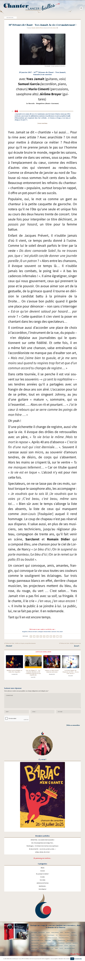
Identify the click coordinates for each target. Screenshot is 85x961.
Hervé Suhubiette (34, 943)
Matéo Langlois (34, 948)
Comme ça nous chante (64, 935)
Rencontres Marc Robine (70, 948)
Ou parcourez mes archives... (42, 858)
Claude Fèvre (75, 954)
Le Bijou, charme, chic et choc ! (42, 852)
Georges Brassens (61, 940)
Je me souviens (42, 123)
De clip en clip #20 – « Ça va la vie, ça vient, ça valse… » (42, 849)
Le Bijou (46, 945)
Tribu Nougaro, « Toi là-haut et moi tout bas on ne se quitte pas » (42, 846)
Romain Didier (47, 631)
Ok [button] (72, 958)
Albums (42, 867)
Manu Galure (72, 945)
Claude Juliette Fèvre (37, 28)
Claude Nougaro (50, 935)
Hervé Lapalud (70, 940)
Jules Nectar (75, 943)
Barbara (48, 932)
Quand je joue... (42, 886)
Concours (42, 871)
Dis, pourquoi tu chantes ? (42, 874)
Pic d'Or (61, 948)
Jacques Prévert (50, 943)
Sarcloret (54, 631)
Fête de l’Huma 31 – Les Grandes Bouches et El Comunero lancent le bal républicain (33, 673)
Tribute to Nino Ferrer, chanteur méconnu (52, 671)
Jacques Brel (42, 943)
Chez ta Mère (39, 935)
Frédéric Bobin (48, 940)
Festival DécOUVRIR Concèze (37, 940)
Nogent (56, 948)
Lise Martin (52, 945)
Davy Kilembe (74, 935)
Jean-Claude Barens (60, 943)
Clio (56, 935)
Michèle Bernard (42, 948)
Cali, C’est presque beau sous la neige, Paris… (42, 843)
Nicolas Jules (50, 948)
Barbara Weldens (55, 932)
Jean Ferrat (68, 943)
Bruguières (25, 631)
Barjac (61, 932)
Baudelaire (67, 932)
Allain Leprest (34, 932)
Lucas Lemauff (59, 945)
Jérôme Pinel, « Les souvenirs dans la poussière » (42, 840)
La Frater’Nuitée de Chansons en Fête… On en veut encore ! (71, 672)
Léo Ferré (66, 945)
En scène (53, 28)
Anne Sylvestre (41, 932)
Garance (54, 940)
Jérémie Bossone (34, 945)
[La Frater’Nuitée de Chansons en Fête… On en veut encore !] (70, 661)
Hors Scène (42, 880)
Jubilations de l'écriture (42, 883)
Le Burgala (40, 631)
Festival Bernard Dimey (64, 937)
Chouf (44, 935)
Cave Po (32, 935)
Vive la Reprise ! (42, 889)
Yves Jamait (60, 631)
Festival (41, 937)
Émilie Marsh (46, 951)
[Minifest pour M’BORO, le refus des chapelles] (14, 661)
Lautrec (41, 945)
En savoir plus (78, 958)
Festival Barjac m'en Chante (51, 937)
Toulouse (33, 951)
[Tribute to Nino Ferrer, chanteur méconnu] (51, 661)
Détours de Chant (32, 631)
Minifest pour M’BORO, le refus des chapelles (14, 671)
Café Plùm (73, 932)
